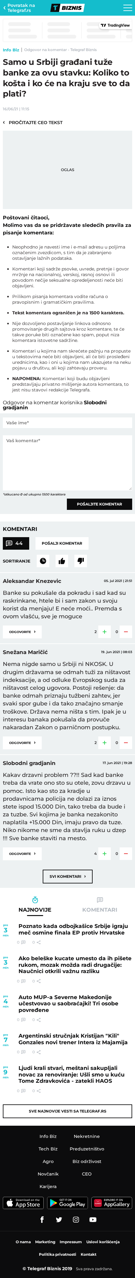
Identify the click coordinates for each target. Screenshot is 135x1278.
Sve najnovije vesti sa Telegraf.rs (67, 1111)
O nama (23, 1241)
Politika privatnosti (57, 1254)
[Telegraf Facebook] (42, 1219)
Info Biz (11, 49)
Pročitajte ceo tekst (32, 122)
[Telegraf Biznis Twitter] (59, 1219)
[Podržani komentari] (62, 561)
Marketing (45, 1241)
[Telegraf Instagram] (76, 1219)
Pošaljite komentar (99, 504)
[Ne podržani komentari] (80, 561)
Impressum (71, 1241)
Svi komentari (68, 876)
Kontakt (88, 1254)
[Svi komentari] (43, 561)
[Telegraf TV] (93, 1219)
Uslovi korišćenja (103, 1241)
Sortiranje (16, 560)
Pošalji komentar (62, 543)
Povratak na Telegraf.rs (21, 8)
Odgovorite (22, 631)
